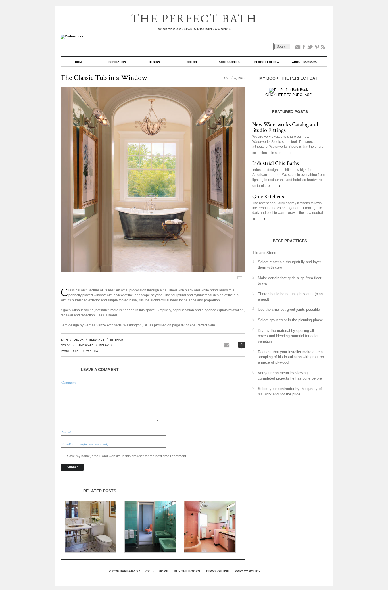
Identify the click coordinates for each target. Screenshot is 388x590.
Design (154, 62)
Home (79, 62)
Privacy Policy (247, 571)
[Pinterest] (317, 48)
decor (79, 339)
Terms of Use (217, 571)
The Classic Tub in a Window (104, 77)
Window (92, 351)
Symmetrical (70, 351)
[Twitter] (310, 48)
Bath (64, 339)
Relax (104, 345)
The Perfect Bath (194, 18)
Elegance (96, 339)
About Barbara (304, 62)
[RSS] (323, 48)
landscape (85, 345)
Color (192, 62)
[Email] (298, 48)
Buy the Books (187, 571)
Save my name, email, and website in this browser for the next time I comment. (127, 456)
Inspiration (117, 62)
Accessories (229, 62)
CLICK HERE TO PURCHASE (288, 95)
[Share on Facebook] (304, 48)
